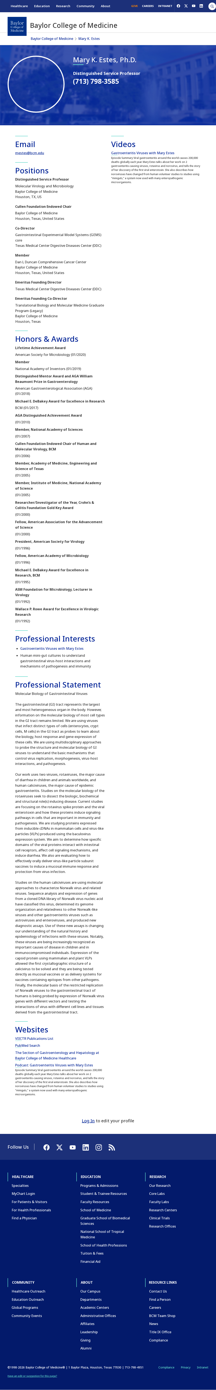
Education (42, 6)
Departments (91, 1299)
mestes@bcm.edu (29, 153)
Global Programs (25, 1307)
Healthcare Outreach (28, 1291)
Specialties (20, 1185)
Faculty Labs (159, 1202)
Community (85, 6)
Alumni (86, 1348)
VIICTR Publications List (34, 1038)
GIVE (134, 6)
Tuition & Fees (92, 1253)
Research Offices (162, 1226)
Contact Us (158, 1291)
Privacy (185, 1367)
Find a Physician (24, 1218)
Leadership (89, 1332)
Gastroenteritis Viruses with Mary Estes (52, 648)
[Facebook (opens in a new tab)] (178, 6)
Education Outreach (28, 1299)
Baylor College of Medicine (52, 38)
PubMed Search (27, 1045)
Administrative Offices (98, 1315)
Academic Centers (94, 1307)
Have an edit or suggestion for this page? (32, 1376)
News (153, 1323)
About (105, 6)
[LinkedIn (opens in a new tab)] (201, 6)
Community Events (27, 1315)
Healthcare (19, 6)
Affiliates (87, 1323)
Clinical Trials (159, 1218)
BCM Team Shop (162, 1315)
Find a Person (160, 1299)
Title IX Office (160, 1332)
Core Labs (157, 1193)
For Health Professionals (31, 1210)
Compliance (158, 1340)
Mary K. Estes (89, 38)
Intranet (202, 1367)
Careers (155, 1307)
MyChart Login (23, 1193)
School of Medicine (95, 1210)
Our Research (160, 1185)
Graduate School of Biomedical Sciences (105, 1221)
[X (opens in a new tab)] (186, 6)
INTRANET (165, 6)
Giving (85, 1340)
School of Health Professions (103, 1245)
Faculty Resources (94, 1202)
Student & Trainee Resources (103, 1193)
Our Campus (90, 1291)
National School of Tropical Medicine (102, 1234)
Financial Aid (90, 1261)
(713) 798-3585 (96, 81)
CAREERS (148, 6)
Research (63, 6)
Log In (88, 1121)
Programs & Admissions (99, 1185)
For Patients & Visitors (29, 1202)
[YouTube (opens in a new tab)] (193, 6)
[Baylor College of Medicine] (17, 26)
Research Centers (163, 1210)
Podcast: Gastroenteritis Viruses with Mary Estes (54, 1065)
